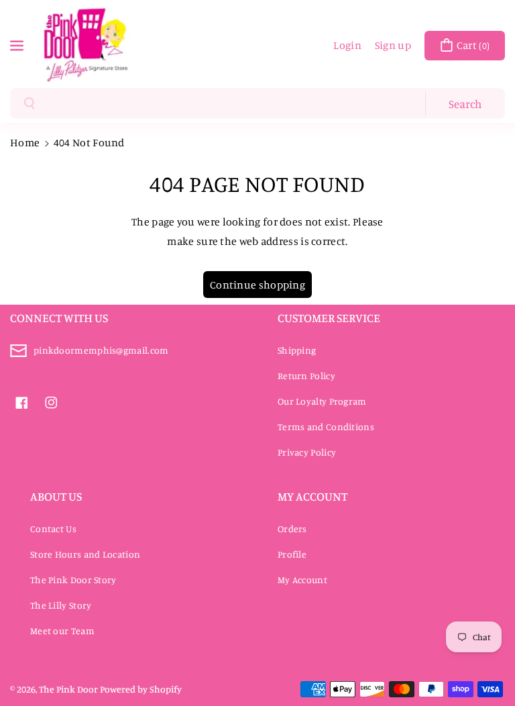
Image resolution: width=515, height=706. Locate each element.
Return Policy (306, 375)
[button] (18, 44)
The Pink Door (68, 689)
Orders (292, 528)
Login (347, 45)
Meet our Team (62, 630)
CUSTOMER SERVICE (329, 317)
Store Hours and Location (85, 554)
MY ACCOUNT (312, 496)
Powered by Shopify (141, 689)
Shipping (297, 350)
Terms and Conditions (326, 426)
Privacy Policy (307, 452)
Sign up (393, 45)
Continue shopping (257, 284)
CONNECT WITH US (59, 317)
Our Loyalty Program (322, 401)
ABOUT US (56, 496)
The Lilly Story (61, 605)
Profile (292, 554)
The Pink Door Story (73, 579)
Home (25, 142)
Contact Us (53, 528)
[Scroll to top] (486, 663)
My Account (302, 579)
